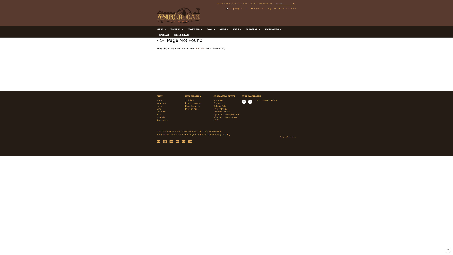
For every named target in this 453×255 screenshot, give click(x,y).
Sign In (271, 8)
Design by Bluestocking (288, 137)
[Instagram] (250, 102)
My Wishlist (259, 8)
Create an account (287, 8)
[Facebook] (244, 102)
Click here (200, 48)
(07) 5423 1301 (266, 3)
